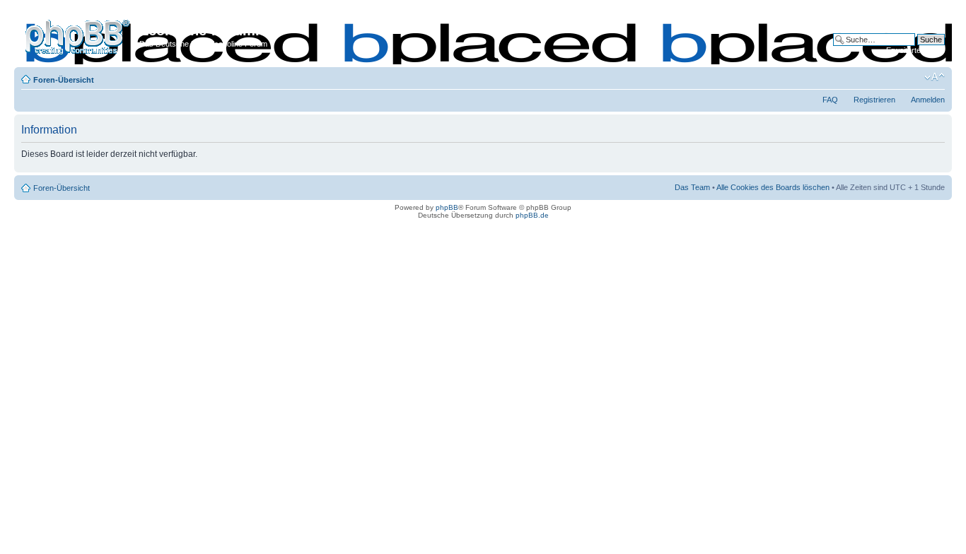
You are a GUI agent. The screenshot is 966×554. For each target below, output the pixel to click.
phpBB (447, 207)
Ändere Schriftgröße (934, 77)
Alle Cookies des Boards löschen (773, 187)
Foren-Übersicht (63, 80)
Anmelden (928, 99)
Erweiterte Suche (915, 50)
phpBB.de (532, 215)
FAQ (830, 99)
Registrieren (874, 99)
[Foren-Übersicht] (78, 34)
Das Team (692, 187)
